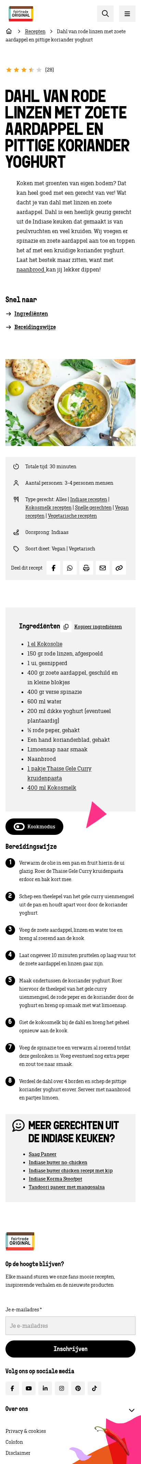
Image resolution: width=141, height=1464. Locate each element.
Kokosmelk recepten (48, 508)
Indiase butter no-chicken (58, 1162)
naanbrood (31, 269)
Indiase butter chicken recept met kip (71, 1171)
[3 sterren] (24, 69)
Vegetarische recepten (72, 516)
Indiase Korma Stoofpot (55, 1179)
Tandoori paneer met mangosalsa (67, 1187)
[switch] (34, 826)
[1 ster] (8, 69)
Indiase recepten (88, 499)
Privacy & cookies (25, 1431)
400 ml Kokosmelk (51, 787)
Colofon (14, 1442)
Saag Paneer (42, 1154)
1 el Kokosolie (44, 643)
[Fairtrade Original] (20, 1241)
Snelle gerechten (93, 508)
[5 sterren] (39, 69)
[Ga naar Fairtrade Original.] (8, 31)
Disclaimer (17, 1453)
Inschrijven (71, 1350)
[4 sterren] (31, 69)
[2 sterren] (16, 69)
